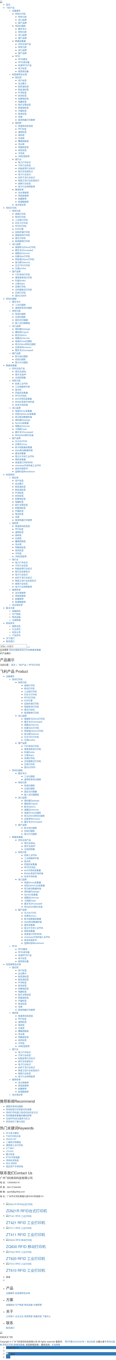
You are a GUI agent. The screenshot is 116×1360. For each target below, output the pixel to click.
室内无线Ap (20, 371)
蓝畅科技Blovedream (25, 471)
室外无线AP (20, 374)
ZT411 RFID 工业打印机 (25, 1234)
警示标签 (10, 1154)
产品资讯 (16, 635)
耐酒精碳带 (23, 201)
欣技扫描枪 (20, 359)
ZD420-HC (11, 1139)
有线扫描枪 (20, 313)
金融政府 (16, 610)
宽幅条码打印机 (22, 234)
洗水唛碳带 (23, 192)
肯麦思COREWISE (24, 462)
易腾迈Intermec (22, 253)
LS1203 (9, 1151)
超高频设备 (23, 71)
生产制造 (16, 613)
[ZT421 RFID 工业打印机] (19, 1215)
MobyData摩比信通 (24, 435)
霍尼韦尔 (22, 28)
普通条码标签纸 (25, 125)
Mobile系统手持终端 (24, 401)
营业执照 (91, 1341)
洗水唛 (21, 144)
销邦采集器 (20, 459)
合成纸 (21, 137)
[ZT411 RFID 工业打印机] (19, 1227)
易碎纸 (21, 134)
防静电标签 (23, 98)
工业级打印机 (21, 219)
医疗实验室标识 (25, 171)
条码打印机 (20, 13)
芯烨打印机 (20, 292)
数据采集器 (20, 40)
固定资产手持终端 (14, 1166)
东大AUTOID (21, 441)
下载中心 (46, 1316)
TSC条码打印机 (22, 274)
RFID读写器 (23, 62)
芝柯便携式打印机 (23, 289)
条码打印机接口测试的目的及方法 (22, 1112)
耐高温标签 (23, 86)
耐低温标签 (23, 89)
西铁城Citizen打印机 (24, 259)
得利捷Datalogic (22, 328)
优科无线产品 (24, 43)
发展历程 (37, 1316)
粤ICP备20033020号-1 (75, 1341)
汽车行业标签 (24, 165)
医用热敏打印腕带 (26, 119)
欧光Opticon (21, 335)
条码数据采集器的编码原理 (18, 1115)
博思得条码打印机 (23, 277)
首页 (8, 4)
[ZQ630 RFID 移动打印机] (19, 1239)
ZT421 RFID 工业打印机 (25, 1222)
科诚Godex (20, 280)
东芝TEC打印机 (22, 265)
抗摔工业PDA (21, 383)
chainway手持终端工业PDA (28, 465)
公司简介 (10, 1316)
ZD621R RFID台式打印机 (26, 1210)
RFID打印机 (20, 225)
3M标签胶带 (24, 156)
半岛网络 (56, 1344)
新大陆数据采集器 (23, 447)
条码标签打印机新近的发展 (18, 1109)
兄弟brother (20, 268)
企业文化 (19, 1316)
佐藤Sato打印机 (22, 256)
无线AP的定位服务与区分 (18, 1118)
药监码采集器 (21, 392)
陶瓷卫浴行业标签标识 (28, 180)
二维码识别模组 (13, 1142)
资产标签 (22, 80)
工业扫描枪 (20, 304)
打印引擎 (19, 228)
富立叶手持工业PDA (24, 456)
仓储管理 (16, 619)
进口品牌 (22, 19)
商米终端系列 (21, 468)
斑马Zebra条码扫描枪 (25, 344)
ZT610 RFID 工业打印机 (25, 1270)
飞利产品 (10, 7)
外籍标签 (22, 110)
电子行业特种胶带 (26, 186)
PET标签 (22, 128)
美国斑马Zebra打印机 (25, 247)
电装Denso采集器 (23, 410)
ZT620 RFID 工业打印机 (25, 1258)
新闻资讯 (10, 623)
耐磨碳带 (22, 198)
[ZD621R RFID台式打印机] (19, 1203)
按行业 (18, 159)
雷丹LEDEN (20, 295)
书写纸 (21, 153)
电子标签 (22, 68)
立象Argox (20, 283)
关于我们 (10, 638)
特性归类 (22, 16)
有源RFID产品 (25, 65)
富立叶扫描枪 (21, 362)
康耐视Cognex (22, 331)
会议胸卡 (22, 83)
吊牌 (20, 116)
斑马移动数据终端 (23, 416)
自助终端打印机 (22, 231)
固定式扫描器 (21, 319)
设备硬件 (16, 10)
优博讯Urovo (21, 444)
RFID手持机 (20, 395)
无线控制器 (20, 377)
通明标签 (22, 131)
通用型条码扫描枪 (23, 307)
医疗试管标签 (24, 104)
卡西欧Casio (21, 428)
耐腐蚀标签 (23, 107)
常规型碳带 (23, 195)
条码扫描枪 (20, 25)
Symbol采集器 (22, 422)
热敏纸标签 (23, 147)
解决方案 (10, 607)
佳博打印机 (20, 286)
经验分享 (16, 632)
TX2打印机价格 (13, 1135)
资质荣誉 (28, 1316)
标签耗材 (10, 474)
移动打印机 (20, 216)
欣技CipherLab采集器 (25, 413)
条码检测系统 (12, 1160)
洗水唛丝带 (20, 204)
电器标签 (22, 101)
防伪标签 (22, 95)
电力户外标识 (24, 162)
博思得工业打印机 (14, 1145)
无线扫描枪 (20, 316)
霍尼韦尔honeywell (24, 250)
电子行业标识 (24, 174)
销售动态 (16, 626)
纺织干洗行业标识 (26, 177)
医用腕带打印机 (22, 241)
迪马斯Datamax (22, 262)
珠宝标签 (22, 113)
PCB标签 (22, 92)
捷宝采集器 (20, 453)
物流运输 (16, 616)
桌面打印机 (20, 213)
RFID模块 (22, 59)
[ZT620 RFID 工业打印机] (19, 1251)
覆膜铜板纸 (23, 140)
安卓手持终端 (21, 404)
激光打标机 (20, 238)
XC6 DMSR (11, 1163)
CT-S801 (10, 1148)
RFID (17, 56)
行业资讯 (16, 629)
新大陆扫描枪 (21, 356)
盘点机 (18, 389)
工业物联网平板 (22, 386)
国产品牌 (22, 22)
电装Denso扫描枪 (23, 341)
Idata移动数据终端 (24, 450)
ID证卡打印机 (21, 222)
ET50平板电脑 (13, 1157)
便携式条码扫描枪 (14, 1106)
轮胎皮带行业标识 (26, 168)
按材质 (18, 122)
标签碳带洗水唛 (19, 74)
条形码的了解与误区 (15, 1121)
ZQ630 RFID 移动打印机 (26, 1246)
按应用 (18, 77)
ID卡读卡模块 (12, 1132)
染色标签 (22, 150)
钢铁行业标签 (24, 183)
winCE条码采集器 (23, 398)
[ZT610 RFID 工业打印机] (19, 1263)
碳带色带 (19, 189)
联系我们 (10, 641)
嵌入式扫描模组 (22, 322)
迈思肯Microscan (23, 347)
